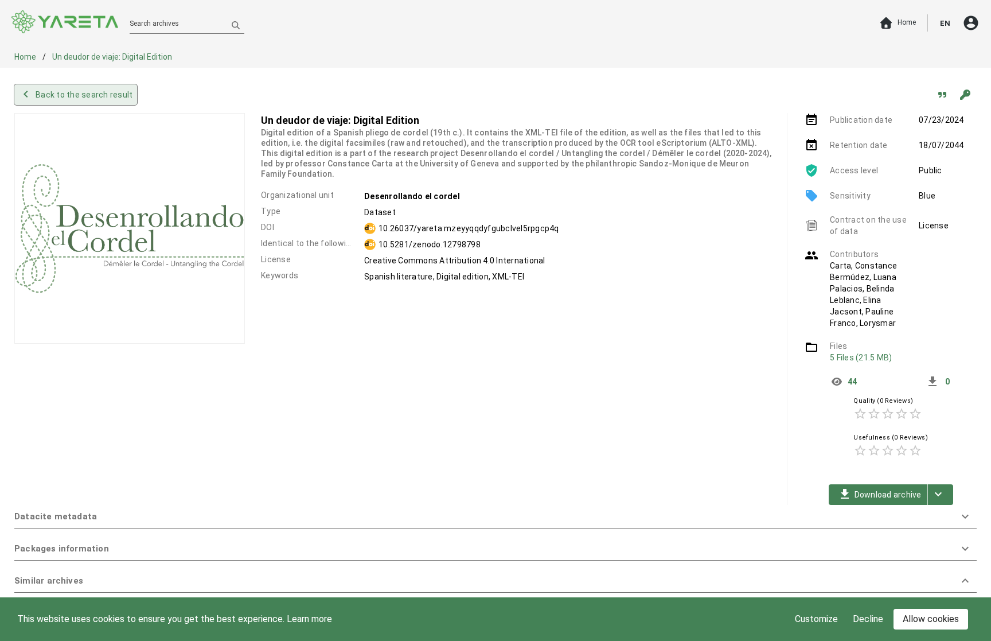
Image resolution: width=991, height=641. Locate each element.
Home (26, 56)
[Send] (235, 24)
